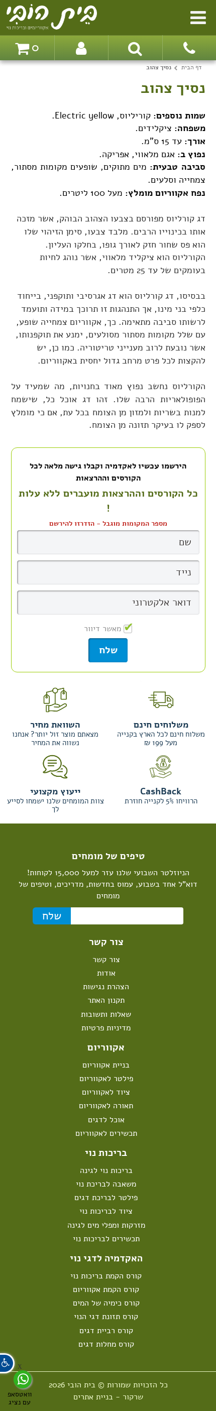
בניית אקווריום (106, 1065)
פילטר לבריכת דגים (106, 1197)
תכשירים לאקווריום (106, 1133)
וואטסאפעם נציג (20, 1397)
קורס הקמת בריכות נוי (106, 1275)
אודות (106, 973)
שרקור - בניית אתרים (108, 1396)
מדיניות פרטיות (106, 1027)
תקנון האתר (106, 1000)
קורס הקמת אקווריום (106, 1289)
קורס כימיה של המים (106, 1303)
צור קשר (106, 959)
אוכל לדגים (106, 1119)
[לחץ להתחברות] (81, 47)
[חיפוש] (135, 47)
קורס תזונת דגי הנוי (106, 1316)
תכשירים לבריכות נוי (106, 1238)
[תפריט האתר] (198, 16)
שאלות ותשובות (106, 1014)
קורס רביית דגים (106, 1330)
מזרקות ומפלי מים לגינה (106, 1225)
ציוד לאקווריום (106, 1092)
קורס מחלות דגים (106, 1344)
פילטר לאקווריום (106, 1078)
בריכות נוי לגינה (106, 1170)
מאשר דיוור (102, 628)
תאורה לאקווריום (106, 1105)
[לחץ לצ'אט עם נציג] (23, 1379)
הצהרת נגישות (106, 986)
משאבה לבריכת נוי (106, 1184)
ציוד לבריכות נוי (106, 1211)
